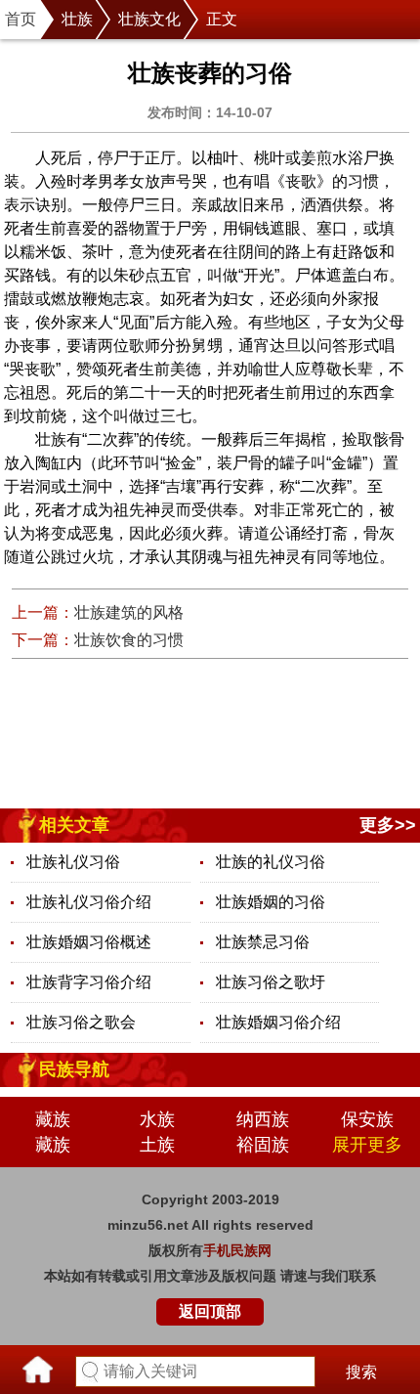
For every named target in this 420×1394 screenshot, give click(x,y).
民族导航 (74, 1069)
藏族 (52, 1119)
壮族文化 (149, 19)
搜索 (361, 1372)
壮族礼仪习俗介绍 (88, 901)
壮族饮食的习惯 (129, 640)
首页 (20, 19)
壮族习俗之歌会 (81, 1022)
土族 (157, 1144)
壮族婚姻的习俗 (270, 901)
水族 (157, 1119)
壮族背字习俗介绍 (88, 982)
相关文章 (74, 825)
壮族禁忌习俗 (263, 942)
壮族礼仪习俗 (73, 861)
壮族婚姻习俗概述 (88, 942)
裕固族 (262, 1144)
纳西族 (262, 1119)
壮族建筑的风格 (129, 612)
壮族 (77, 19)
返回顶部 (210, 1311)
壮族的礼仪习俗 (270, 861)
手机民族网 (237, 1250)
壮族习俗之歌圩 (270, 982)
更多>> (387, 825)
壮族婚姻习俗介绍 (278, 1022)
